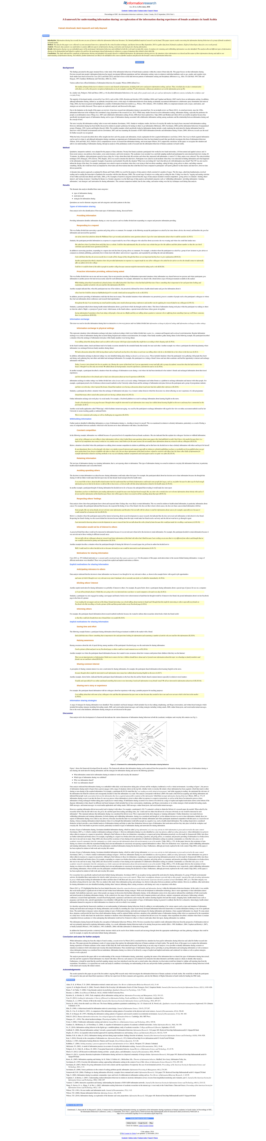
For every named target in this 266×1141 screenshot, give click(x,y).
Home (156, 10)
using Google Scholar (146, 1126)
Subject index (142, 10)
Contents (124, 10)
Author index (133, 10)
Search (150, 10)
